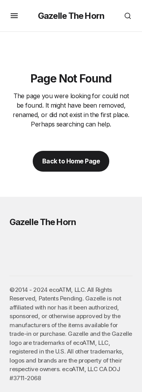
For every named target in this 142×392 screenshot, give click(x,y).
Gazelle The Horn (71, 16)
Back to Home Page (71, 161)
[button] (14, 15)
